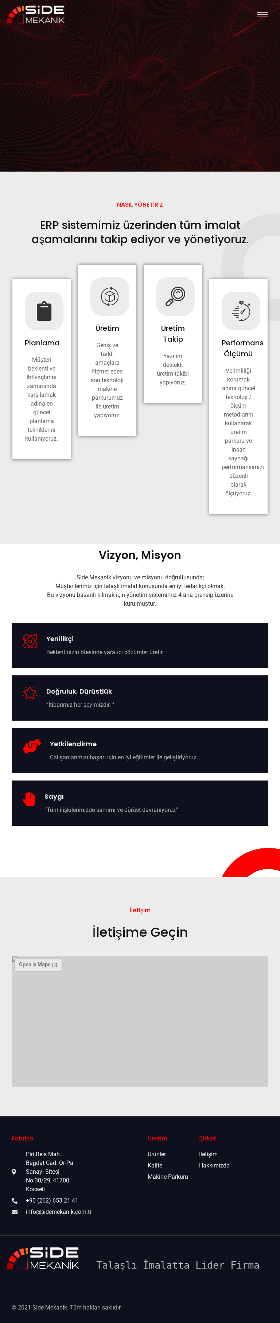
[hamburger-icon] (262, 14)
